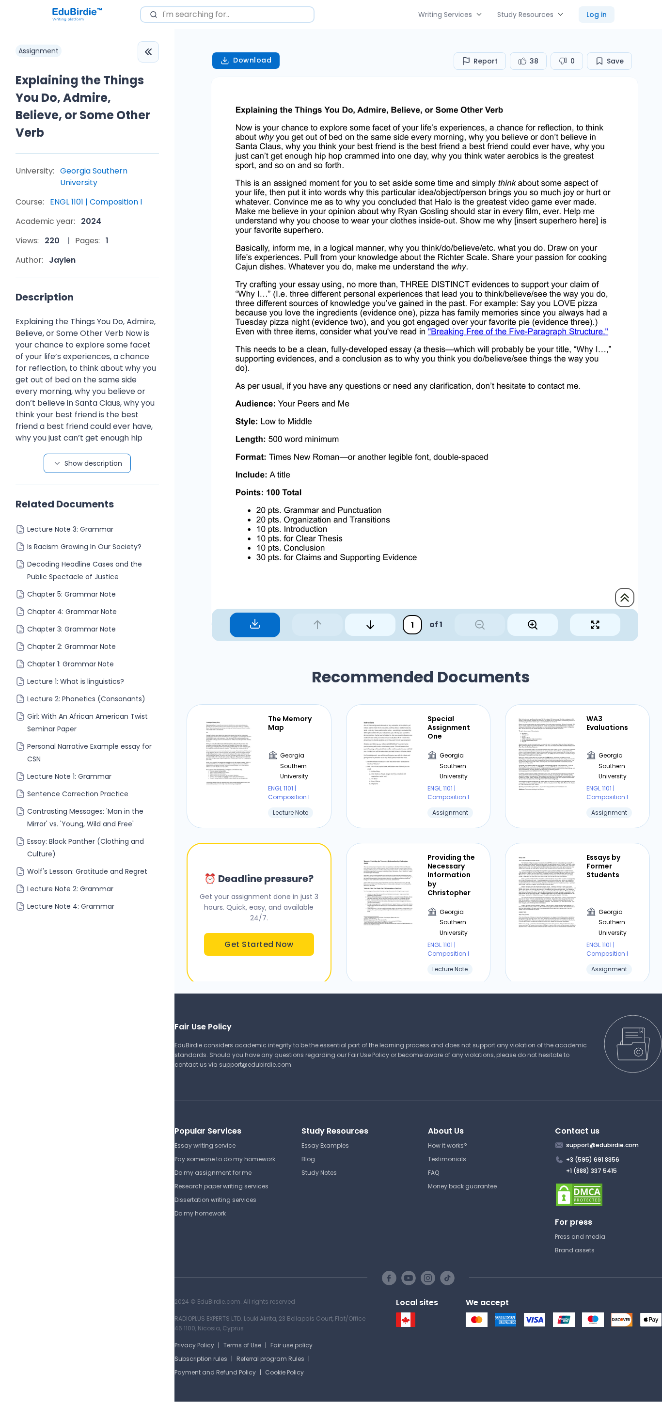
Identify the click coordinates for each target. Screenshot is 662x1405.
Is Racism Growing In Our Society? (84, 547)
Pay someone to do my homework (224, 1159)
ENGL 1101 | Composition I (96, 201)
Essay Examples (325, 1145)
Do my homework (200, 1213)
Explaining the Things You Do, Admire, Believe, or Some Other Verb (83, 106)
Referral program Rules (270, 1359)
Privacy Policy (194, 1345)
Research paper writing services (221, 1186)
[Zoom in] (532, 625)
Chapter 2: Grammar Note (71, 646)
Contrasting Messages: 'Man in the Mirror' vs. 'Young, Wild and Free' (85, 817)
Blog (308, 1159)
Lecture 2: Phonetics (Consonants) (86, 699)
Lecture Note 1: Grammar (69, 776)
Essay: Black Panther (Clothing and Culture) (85, 848)
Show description (93, 463)
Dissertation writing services (215, 1200)
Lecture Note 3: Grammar (70, 529)
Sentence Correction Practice (77, 794)
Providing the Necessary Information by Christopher (451, 875)
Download (252, 60)
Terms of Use (242, 1345)
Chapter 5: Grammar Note (71, 594)
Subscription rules (200, 1359)
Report (485, 61)
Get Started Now (259, 944)
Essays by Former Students (603, 866)
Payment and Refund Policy (215, 1372)
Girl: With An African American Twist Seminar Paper (87, 722)
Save (615, 61)
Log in (596, 14)
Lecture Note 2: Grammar (70, 889)
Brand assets (575, 1250)
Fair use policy (291, 1345)
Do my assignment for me (213, 1172)
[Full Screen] (595, 625)
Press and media (580, 1236)
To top (624, 597)
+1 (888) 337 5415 (591, 1171)
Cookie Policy (284, 1372)
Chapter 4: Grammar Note (72, 611)
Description (45, 297)
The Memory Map (290, 723)
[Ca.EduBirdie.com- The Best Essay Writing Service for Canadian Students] (405, 1324)
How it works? (447, 1145)
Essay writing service (205, 1145)
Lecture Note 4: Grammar (70, 906)
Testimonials (447, 1159)
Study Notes (319, 1172)
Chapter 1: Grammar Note (70, 664)
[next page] (370, 625)
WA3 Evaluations (607, 723)
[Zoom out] (480, 625)
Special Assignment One (448, 727)
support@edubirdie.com (255, 1064)
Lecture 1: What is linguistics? (75, 681)
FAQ (433, 1172)
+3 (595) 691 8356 (592, 1159)
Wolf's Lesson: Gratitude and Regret (87, 871)
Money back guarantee (462, 1186)
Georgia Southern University (93, 176)
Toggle (148, 52)
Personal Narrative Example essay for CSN (89, 753)
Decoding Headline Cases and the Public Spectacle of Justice (84, 570)
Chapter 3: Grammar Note (71, 629)
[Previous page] (317, 625)
